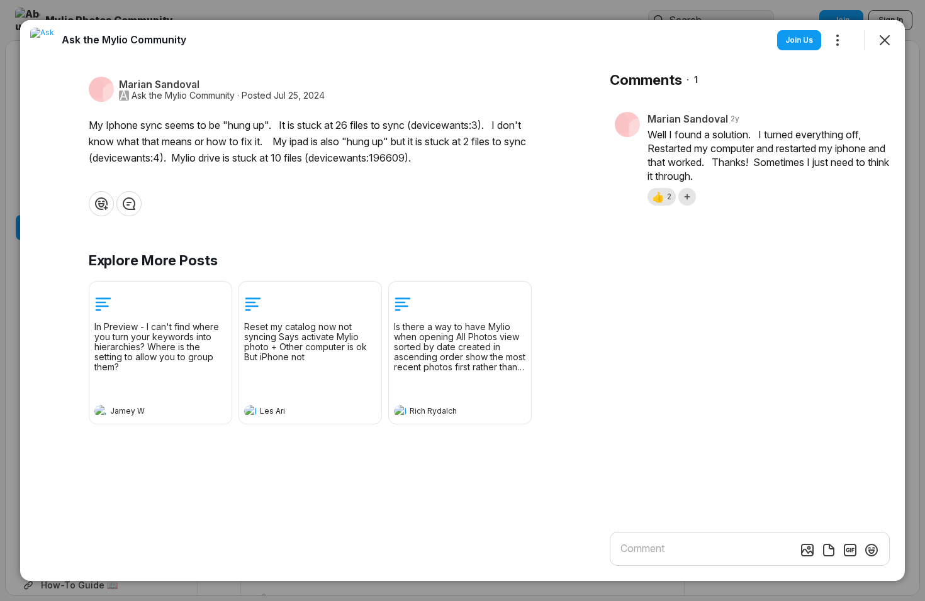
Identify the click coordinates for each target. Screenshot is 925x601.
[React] (101, 204)
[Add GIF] (850, 550)
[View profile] (100, 411)
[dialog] (462, 300)
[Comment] (129, 203)
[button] (662, 197)
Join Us (799, 40)
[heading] (148, 412)
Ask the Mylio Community (183, 96)
